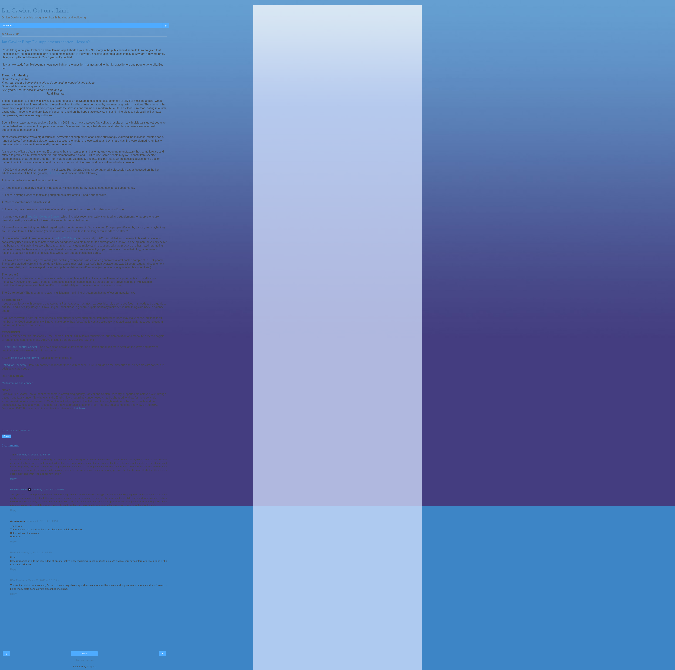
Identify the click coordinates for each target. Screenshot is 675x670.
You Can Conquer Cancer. (21, 346)
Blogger (91, 666)
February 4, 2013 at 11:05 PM (35, 552)
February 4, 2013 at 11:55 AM (33, 454)
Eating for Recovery (14, 365)
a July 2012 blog (65, 238)
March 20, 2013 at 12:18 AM (44, 580)
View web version (84, 660)
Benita (14, 552)
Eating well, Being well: (25, 357)
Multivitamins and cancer (17, 383)
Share (6, 436)
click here (55, 173)
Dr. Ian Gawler (18, 489)
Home (84, 653)
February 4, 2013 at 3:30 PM (42, 521)
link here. (79, 408)
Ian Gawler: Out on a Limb (36, 10)
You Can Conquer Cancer (43, 216)
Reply (13, 478)
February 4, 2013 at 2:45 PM (48, 489)
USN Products (18, 580)
